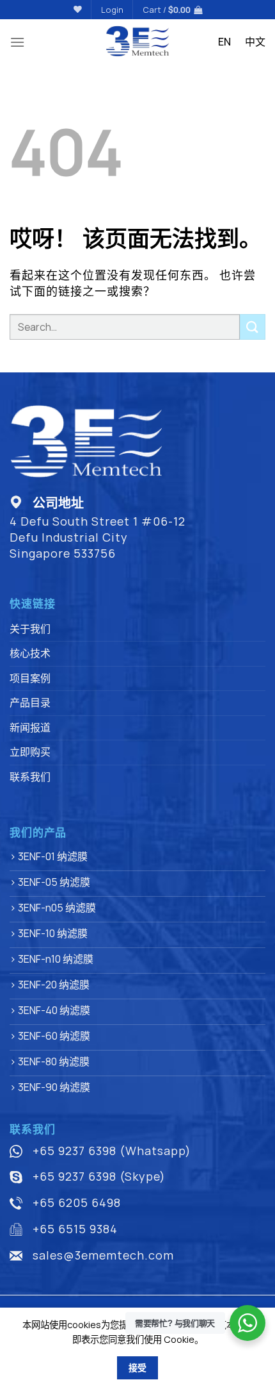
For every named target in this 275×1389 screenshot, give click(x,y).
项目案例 (30, 678)
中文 (255, 42)
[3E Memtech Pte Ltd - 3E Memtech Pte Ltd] (137, 41)
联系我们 (30, 777)
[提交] (252, 326)
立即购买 (30, 752)
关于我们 (30, 629)
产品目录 (30, 702)
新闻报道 (30, 727)
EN (224, 42)
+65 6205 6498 (77, 1202)
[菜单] (17, 42)
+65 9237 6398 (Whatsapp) (112, 1150)
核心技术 (30, 653)
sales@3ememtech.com (103, 1255)
